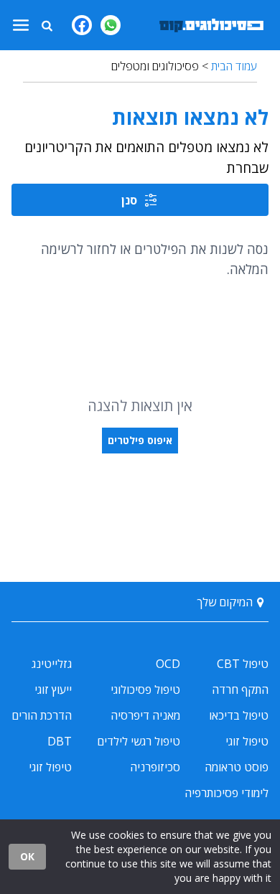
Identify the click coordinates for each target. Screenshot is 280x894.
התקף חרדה (240, 689)
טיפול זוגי (247, 741)
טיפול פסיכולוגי (145, 689)
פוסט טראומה (237, 767)
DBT (59, 741)
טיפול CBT (243, 664)
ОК (27, 856)
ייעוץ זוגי (53, 689)
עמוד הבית (234, 66)
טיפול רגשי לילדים (138, 741)
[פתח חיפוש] (47, 25)
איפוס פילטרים (140, 440)
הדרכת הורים (41, 715)
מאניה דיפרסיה (145, 715)
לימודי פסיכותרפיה (227, 793)
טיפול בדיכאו (239, 715)
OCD (168, 664)
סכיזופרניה (155, 767)
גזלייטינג (52, 664)
